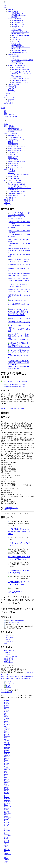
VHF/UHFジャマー (9, 678)
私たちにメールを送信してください (12, 408)
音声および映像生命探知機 (20, 69)
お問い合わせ (8, 103)
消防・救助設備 (13, 11)
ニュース (7, 93)
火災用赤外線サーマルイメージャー (19, 188)
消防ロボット (12, 9)
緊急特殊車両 (12, 88)
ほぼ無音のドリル (17, 26)
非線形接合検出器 (17, 20)
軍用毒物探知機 (16, 77)
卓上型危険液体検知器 (18, 50)
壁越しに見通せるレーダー (20, 35)
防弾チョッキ (15, 39)
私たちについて (9, 97)
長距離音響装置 (16, 45)
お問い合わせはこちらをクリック (11, 671)
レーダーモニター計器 (18, 80)
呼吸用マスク (19, 676)
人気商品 (28, 672)
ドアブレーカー (16, 28)
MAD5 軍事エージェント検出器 (18, 275)
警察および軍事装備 (14, 18)
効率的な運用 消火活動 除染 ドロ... (19, 347)
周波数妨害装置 (16, 30)
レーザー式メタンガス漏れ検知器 (22, 60)
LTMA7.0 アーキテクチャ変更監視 (19, 322)
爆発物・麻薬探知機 (17, 33)
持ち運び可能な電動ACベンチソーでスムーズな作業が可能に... (19, 531)
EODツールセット (17, 41)
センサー (14, 58)
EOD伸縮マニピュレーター (20, 24)
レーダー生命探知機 (17, 67)
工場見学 (11, 99)
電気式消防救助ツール (18, 15)
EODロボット (15, 43)
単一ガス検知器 (16, 62)
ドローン (11, 90)
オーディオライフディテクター (21, 71)
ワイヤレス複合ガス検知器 (20, 78)
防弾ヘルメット (16, 37)
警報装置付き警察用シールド (20, 47)
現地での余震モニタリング (20, 82)
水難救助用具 (12, 86)
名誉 (9, 101)
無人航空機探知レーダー (19, 52)
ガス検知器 (15, 56)
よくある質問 (8, 641)
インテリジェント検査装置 (16, 65)
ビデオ (6, 95)
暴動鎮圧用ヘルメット (23, 678)
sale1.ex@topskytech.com (16, 620)
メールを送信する (6, 692)
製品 (5, 7)
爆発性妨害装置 (16, 48)
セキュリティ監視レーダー (20, 32)
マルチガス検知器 (17, 63)
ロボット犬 (11, 92)
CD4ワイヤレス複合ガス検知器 (18, 261)
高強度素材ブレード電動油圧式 (18, 340)
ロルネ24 (11, 676)
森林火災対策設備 (13, 84)
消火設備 (14, 17)
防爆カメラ (4, 676)
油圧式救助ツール (17, 13)
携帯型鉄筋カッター (11, 508)
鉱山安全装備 (12, 54)
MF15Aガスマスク (15, 592)
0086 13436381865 (14, 622)
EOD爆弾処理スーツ (18, 22)
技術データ (7, 510)
